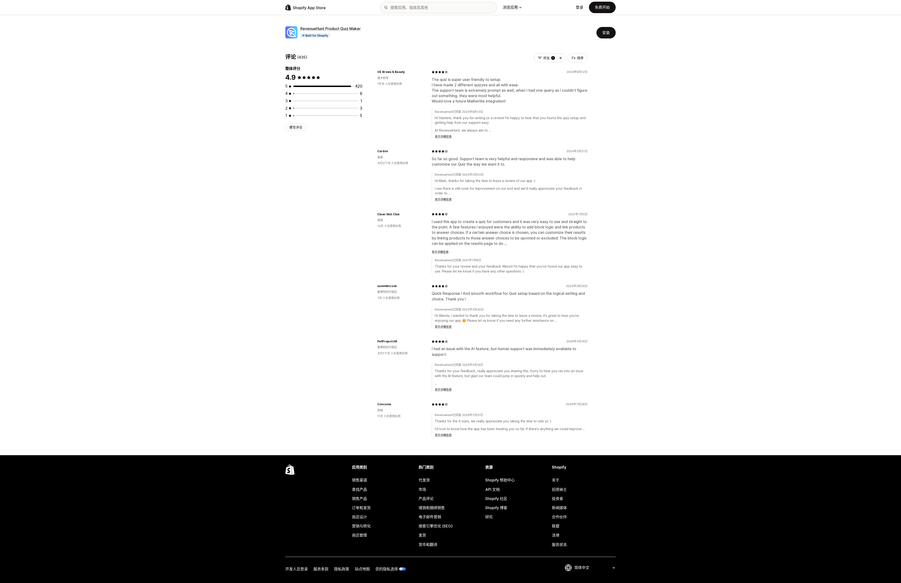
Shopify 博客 (496, 507)
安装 (606, 32)
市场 (422, 489)
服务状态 (559, 544)
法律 (555, 535)
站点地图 (362, 569)
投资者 (557, 498)
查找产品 (359, 489)
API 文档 (492, 489)
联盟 (555, 526)
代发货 (424, 480)
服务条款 (320, 569)
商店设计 (359, 517)
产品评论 (426, 498)
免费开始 (602, 7)
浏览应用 (510, 7)
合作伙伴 (559, 517)
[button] (561, 58)
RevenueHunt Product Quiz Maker (330, 28)
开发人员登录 (296, 569)
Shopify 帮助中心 (500, 480)
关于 (555, 480)
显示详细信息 (443, 136)
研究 (489, 517)
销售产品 (359, 498)
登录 (579, 7)
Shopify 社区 (496, 498)
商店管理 (359, 535)
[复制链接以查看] (407, 72)
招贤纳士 (559, 489)
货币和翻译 (428, 544)
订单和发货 (361, 507)
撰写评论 (295, 127)
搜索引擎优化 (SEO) (436, 526)
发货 (422, 535)
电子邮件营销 (430, 517)
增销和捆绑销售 (432, 507)
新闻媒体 (559, 507)
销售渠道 (359, 480)
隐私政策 (341, 569)
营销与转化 (361, 526)
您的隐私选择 (386, 569)
